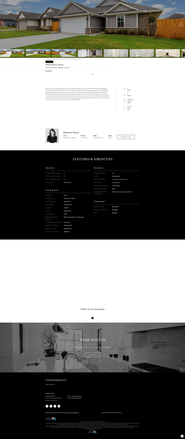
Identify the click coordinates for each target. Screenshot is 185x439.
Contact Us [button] (92, 354)
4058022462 (85, 137)
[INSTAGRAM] (51, 406)
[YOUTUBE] (58, 406)
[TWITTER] (54, 406)
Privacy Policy (117, 412)
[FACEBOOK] (47, 406)
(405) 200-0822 (77, 396)
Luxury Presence (73, 412)
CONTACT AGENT (126, 137)
